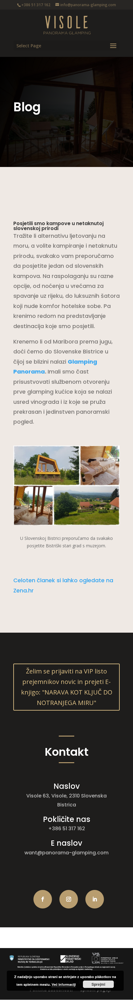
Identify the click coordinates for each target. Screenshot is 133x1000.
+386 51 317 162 (66, 828)
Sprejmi (98, 984)
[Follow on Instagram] (68, 899)
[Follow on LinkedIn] (94, 899)
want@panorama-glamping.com (66, 852)
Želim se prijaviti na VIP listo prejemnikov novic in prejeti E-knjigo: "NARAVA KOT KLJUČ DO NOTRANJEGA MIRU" (66, 687)
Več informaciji (64, 984)
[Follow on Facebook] (42, 899)
